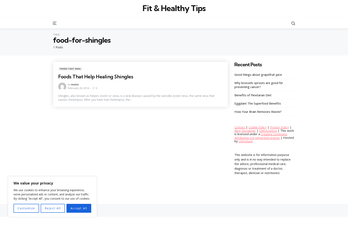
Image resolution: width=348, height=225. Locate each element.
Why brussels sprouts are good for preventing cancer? (258, 85)
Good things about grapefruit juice (258, 75)
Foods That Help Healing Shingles (95, 77)
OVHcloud (246, 141)
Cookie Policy (258, 127)
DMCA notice (268, 131)
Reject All (53, 208)
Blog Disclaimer (245, 131)
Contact (240, 127)
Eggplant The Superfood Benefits (257, 103)
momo (75, 84)
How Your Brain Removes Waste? (258, 112)
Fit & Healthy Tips (174, 8)
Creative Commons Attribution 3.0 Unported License (260, 135)
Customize (26, 208)
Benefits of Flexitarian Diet (252, 95)
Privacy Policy (279, 127)
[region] (52, 196)
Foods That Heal (70, 69)
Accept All (78, 208)
